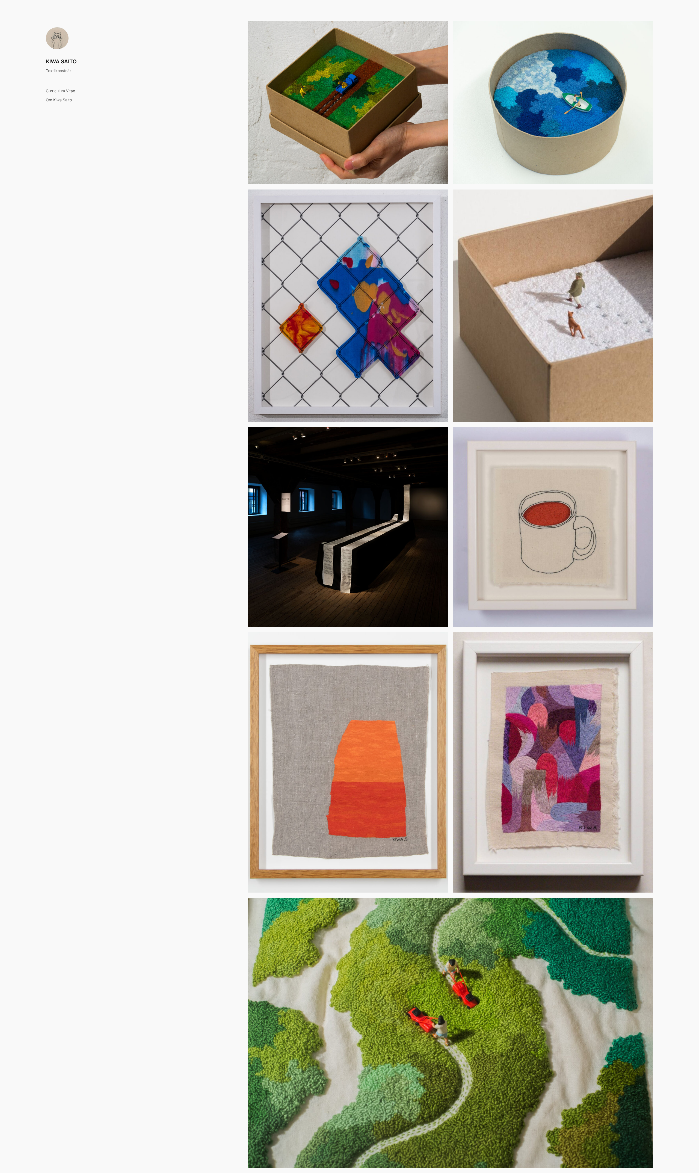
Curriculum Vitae (60, 91)
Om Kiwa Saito (59, 100)
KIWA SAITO (61, 61)
